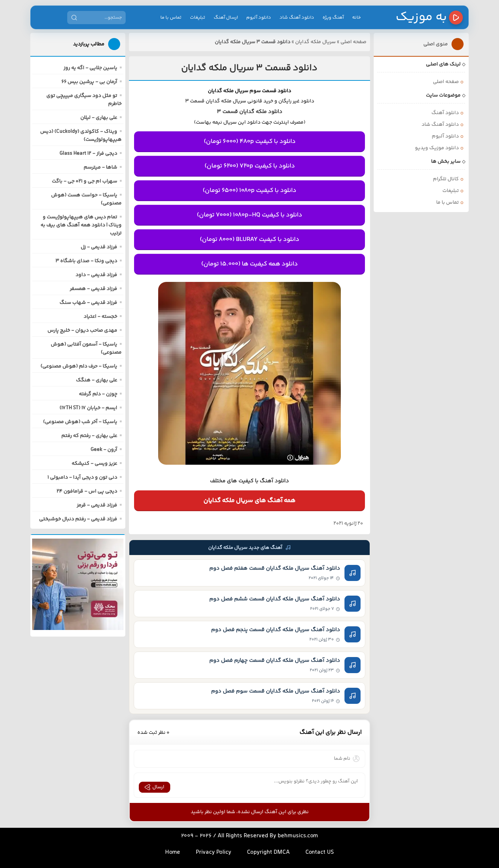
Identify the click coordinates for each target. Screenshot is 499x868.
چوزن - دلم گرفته (98, 394)
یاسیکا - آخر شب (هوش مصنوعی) (80, 422)
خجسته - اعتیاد (100, 317)
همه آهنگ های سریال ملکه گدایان (249, 500)
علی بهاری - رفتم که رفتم (89, 436)
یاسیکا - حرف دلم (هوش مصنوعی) (79, 366)
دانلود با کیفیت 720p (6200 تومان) (250, 166)
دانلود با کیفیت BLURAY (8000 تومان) (249, 239)
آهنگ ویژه (333, 17)
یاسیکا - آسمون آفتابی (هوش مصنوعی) (86, 348)
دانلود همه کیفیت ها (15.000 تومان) (249, 264)
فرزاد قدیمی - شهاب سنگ (88, 303)
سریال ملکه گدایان (315, 42)
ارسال (158, 787)
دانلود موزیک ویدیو (437, 148)
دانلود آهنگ (445, 113)
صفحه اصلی (353, 42)
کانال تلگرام (446, 179)
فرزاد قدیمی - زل (99, 247)
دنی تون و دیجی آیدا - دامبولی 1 (82, 477)
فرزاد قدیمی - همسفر (93, 289)
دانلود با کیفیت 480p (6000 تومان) (250, 141)
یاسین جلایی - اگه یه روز (90, 68)
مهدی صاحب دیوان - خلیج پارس (82, 331)
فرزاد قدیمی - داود (96, 275)
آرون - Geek (104, 450)
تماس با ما (171, 17)
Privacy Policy (213, 852)
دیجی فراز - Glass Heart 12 (88, 154)
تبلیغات (197, 17)
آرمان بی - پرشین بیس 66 (89, 82)
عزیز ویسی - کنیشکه (94, 464)
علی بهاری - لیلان (98, 118)
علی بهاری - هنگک (96, 380)
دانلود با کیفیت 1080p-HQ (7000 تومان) (249, 215)
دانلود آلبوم (258, 17)
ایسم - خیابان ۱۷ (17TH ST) (88, 408)
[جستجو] (74, 17)
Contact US (319, 852)
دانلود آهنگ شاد (296, 17)
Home (172, 852)
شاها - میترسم (100, 167)
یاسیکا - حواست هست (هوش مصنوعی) (86, 199)
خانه (356, 17)
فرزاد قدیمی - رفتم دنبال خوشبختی (78, 519)
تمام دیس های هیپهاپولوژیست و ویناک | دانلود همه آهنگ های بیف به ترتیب (81, 225)
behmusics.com (298, 836)
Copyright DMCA (268, 852)
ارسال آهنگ (226, 17)
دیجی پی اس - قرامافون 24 (87, 491)
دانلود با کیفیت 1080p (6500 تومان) (249, 190)
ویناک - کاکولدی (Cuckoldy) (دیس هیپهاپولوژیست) (81, 136)
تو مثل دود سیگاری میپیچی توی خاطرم (84, 100)
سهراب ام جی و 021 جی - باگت (84, 181)
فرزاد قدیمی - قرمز (97, 505)
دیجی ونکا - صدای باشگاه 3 (86, 261)
